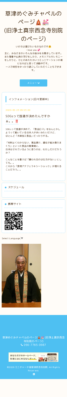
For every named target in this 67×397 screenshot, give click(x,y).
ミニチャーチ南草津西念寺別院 (31, 367)
